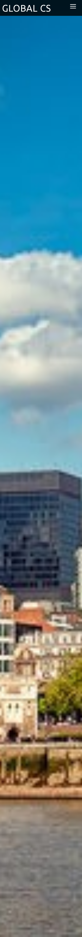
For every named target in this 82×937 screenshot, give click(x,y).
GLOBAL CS (26, 8)
